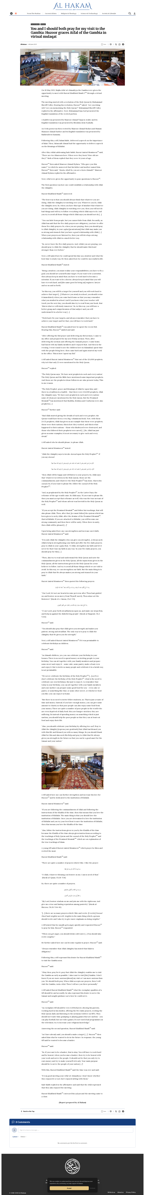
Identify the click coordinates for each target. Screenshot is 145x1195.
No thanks (92, 1188)
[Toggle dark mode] (16, 13)
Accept (69, 1188)
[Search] (130, 13)
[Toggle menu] (11, 13)
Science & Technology (89, 13)
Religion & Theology (68, 13)
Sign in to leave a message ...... (29, 1130)
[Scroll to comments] (111, 44)
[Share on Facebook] (123, 44)
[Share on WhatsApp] (120, 44)
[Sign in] (135, 13)
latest (15, 1137)
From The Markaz (34, 13)
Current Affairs (51, 13)
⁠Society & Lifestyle (109, 13)
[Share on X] (116, 44)
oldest (23, 1137)
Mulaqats (43, 24)
